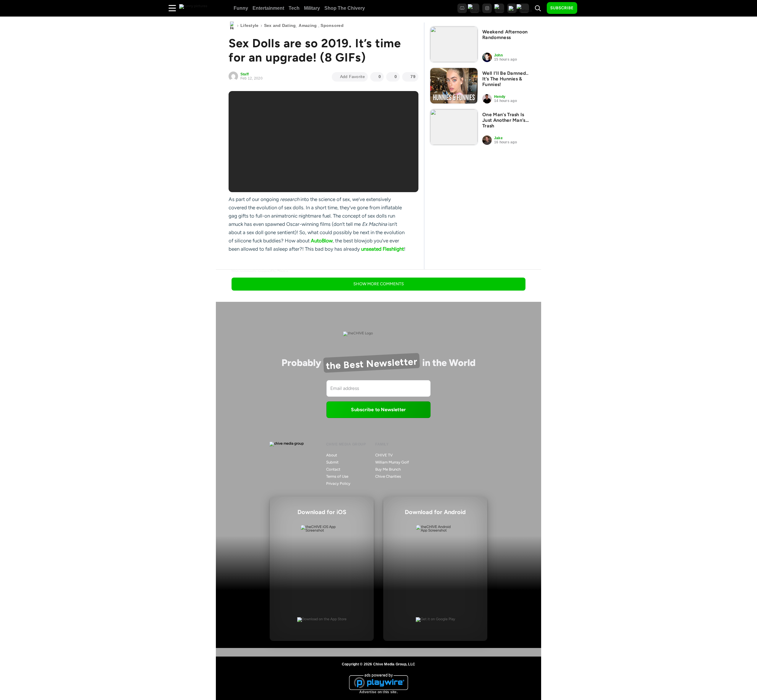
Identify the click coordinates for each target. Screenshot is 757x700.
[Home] (232, 25)
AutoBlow (322, 241)
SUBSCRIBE (562, 8)
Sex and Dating (280, 25)
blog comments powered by (260, 271)
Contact (333, 469)
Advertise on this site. (378, 692)
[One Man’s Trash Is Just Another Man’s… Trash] (454, 127)
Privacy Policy (338, 483)
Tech (294, 8)
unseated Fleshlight (382, 249)
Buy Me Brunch (388, 469)
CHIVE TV (384, 455)
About (331, 455)
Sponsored (332, 25)
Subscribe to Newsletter (378, 409)
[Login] (587, 8)
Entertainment (268, 8)
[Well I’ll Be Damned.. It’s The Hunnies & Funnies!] (454, 85)
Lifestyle (249, 25)
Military (312, 8)
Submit (332, 462)
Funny (241, 8)
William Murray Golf (392, 462)
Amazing (308, 25)
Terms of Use (337, 476)
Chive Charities (388, 476)
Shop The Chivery (344, 8)
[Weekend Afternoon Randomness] (454, 44)
